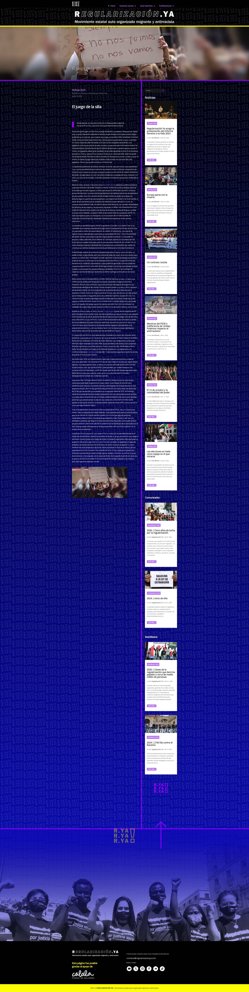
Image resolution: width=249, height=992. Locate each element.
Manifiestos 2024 (153, 737)
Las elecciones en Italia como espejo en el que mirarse (158, 454)
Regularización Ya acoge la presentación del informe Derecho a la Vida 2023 (160, 131)
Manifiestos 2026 (153, 664)
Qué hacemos (146, 5)
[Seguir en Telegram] (155, 968)
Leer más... (151, 160)
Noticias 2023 (78, 90)
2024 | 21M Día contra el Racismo (160, 743)
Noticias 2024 (152, 123)
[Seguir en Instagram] (142, 968)
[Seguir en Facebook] (149, 968)
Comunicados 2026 (154, 525)
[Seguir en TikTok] (162, 968)
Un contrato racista (157, 262)
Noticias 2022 (152, 385)
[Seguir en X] (135, 968)
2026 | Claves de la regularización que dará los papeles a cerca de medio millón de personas (161, 673)
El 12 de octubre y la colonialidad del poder (158, 391)
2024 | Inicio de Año (157, 598)
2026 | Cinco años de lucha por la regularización (161, 531)
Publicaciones (165, 5)
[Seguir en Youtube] (129, 968)
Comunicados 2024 (154, 593)
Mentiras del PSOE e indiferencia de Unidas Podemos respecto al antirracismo (158, 327)
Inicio (112, 5)
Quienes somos (127, 5)
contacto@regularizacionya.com (141, 958)
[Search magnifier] (162, 90)
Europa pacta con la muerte (157, 196)
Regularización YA (157, 537)
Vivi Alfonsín (155, 138)
